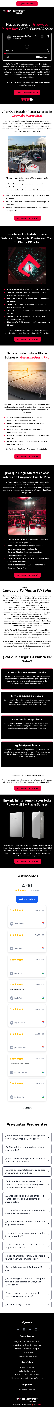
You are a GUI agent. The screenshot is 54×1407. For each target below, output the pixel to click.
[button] (49, 12)
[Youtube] (30, 1329)
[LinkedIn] (36, 1329)
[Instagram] (24, 1329)
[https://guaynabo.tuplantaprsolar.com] (14, 12)
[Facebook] (18, 1329)
